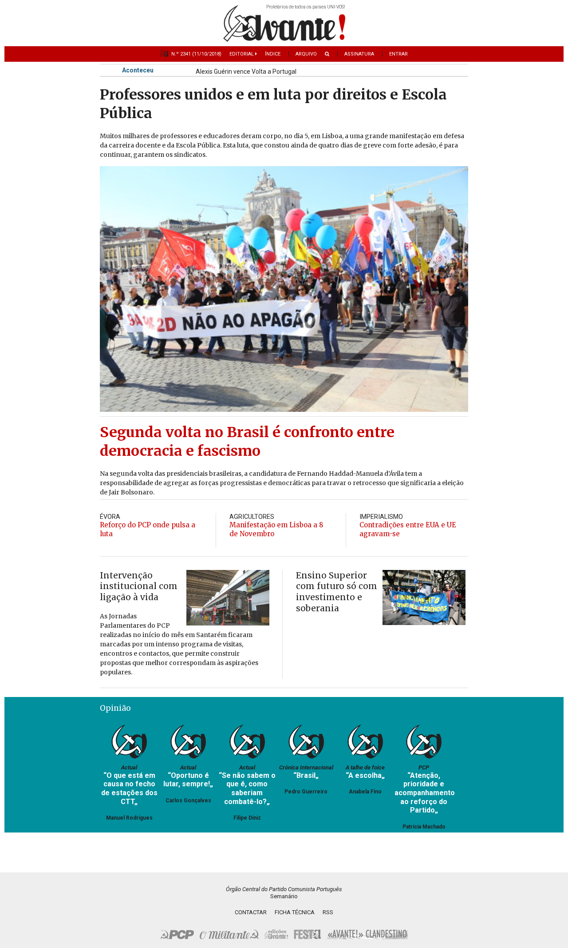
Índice (272, 54)
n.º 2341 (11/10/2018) (196, 54)
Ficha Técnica (295, 912)
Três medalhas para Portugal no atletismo (254, 66)
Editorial (242, 54)
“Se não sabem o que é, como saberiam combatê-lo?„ (247, 788)
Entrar (398, 54)
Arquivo (306, 54)
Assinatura (359, 54)
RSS (328, 912)
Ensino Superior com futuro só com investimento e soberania (336, 591)
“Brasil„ (306, 775)
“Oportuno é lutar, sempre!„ (188, 780)
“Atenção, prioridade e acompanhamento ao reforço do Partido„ (424, 793)
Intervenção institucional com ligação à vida (139, 586)
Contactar (251, 912)
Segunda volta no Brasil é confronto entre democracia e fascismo (247, 441)
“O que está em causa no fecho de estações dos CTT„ (129, 788)
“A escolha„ (365, 775)
